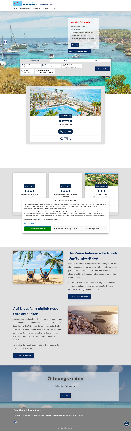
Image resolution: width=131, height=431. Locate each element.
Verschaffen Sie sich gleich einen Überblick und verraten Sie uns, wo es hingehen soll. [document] (36, 346)
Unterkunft (36, 8)
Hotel (65, 60)
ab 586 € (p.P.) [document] (29, 186)
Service (49, 415)
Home (15, 8)
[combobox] (32, 67)
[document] (65, 124)
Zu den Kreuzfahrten (23, 355)
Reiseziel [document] (27, 65)
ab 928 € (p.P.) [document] (65, 186)
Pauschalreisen (35, 60)
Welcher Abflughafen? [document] (71, 67)
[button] (61, 138)
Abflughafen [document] (69, 65)
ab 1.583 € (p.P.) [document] (65, 116)
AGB (66, 415)
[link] (65, 115)
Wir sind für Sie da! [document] (81, 22)
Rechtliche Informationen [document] (27, 410)
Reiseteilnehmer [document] (43, 70)
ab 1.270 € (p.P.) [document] (101, 186)
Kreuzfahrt (46, 8)
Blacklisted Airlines (58, 415)
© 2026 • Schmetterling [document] (65, 428)
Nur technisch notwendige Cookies (65, 229)
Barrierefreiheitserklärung (76, 415)
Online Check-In (41, 415)
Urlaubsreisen (25, 8)
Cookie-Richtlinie (29, 223)
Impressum (17, 415)
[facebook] (5, 43)
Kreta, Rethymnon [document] (66, 127)
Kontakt (75, 45)
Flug (96, 60)
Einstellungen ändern (93, 229)
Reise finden (103, 69)
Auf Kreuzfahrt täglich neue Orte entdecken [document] (35, 311)
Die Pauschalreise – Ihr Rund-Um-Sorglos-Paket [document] (92, 255)
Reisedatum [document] (49, 65)
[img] (61, 132)
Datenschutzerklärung (28, 415)
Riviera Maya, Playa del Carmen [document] (101, 197)
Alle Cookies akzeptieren (38, 229)
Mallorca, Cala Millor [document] (29, 197)
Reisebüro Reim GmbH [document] (65, 386)
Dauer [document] (26, 70)
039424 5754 (81, 36)
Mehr (55, 8)
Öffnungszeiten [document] (65, 378)
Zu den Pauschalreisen (79, 297)
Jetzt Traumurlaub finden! (79, 51)
